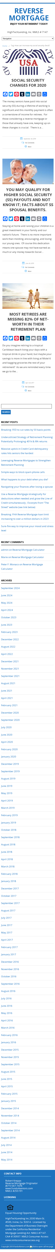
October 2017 (8, 895)
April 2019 (7, 800)
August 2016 (8, 991)
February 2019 (9, 815)
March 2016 (8, 1027)
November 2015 (10, 1057)
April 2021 (7, 698)
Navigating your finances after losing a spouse (27, 486)
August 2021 (8, 683)
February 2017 (9, 947)
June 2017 (6, 925)
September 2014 (10, 1130)
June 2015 (6, 1079)
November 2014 (10, 1115)
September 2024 (10, 588)
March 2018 (8, 866)
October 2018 (8, 829)
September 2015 (10, 1064)
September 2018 (10, 837)
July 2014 (6, 1145)
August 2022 (8, 646)
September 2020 (10, 720)
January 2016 (8, 1042)
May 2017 (6, 932)
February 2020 (9, 749)
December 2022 (10, 639)
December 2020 (10, 712)
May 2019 (6, 793)
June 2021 (6, 690)
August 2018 (8, 844)
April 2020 (7, 742)
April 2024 (7, 610)
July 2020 (6, 727)
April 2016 (7, 1020)
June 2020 (6, 734)
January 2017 (8, 954)
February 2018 (9, 873)
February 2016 (9, 1035)
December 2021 (10, 661)
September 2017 (10, 903)
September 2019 (10, 771)
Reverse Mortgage (29, 14)
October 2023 (8, 617)
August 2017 (8, 910)
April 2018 (7, 859)
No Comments (29, 143)
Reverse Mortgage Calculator (28, 549)
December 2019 (10, 764)
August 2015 (8, 1071)
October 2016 (8, 976)
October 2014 (8, 1123)
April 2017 (7, 939)
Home (4, 46)
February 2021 (9, 705)
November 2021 (10, 668)
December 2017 (10, 888)
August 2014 (8, 1137)
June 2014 (6, 1152)
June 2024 (6, 595)
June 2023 (6, 624)
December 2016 (10, 961)
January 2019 (8, 822)
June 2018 (6, 851)
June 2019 (6, 786)
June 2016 (6, 1005)
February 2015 (9, 1093)
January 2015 (8, 1101)
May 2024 (6, 602)
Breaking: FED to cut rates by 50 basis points (26, 429)
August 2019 (8, 778)
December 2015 (10, 1049)
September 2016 (10, 983)
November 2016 (10, 969)
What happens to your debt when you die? (24, 479)
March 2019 (8, 807)
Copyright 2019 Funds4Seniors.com (15, 1246)
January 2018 (8, 881)
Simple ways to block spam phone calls (23, 472)
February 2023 (9, 632)
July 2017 (6, 917)
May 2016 (6, 1013)
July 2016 (6, 998)
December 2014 (10, 1108)
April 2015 (7, 1086)
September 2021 (10, 676)
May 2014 (6, 1159)
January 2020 (8, 756)
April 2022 (7, 654)
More (29, 147)
